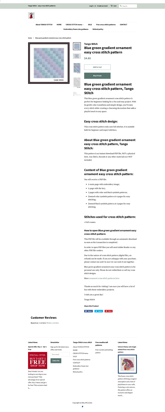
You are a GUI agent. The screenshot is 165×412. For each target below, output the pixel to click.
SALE (90, 24)
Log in (91, 6)
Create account (102, 6)
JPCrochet (88, 403)
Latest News (32, 342)
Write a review (52, 323)
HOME (59, 24)
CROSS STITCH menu (74, 24)
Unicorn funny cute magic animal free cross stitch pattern (127, 349)
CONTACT (123, 24)
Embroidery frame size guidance (76, 29)
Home (30, 38)
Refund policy (98, 29)
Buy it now (97, 75)
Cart (114, 6)
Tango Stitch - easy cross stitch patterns (41, 6)
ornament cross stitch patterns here (104, 278)
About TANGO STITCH (44, 24)
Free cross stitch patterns (106, 24)
